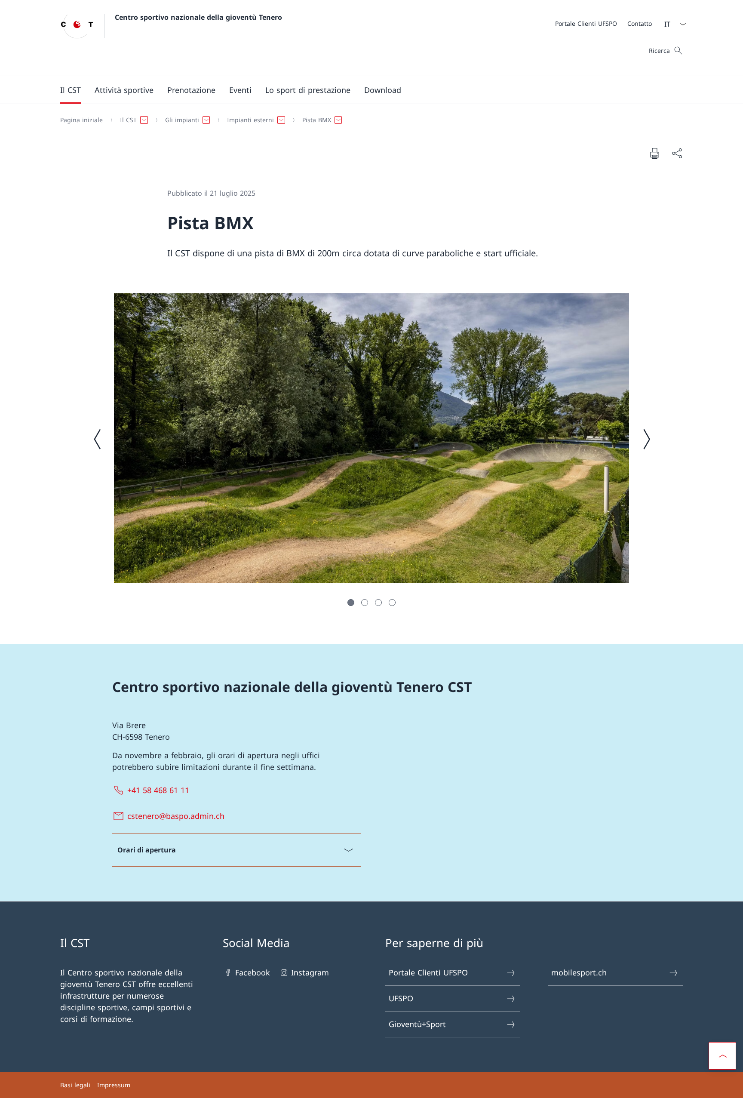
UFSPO (401, 998)
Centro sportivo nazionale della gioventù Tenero (198, 17)
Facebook (252, 972)
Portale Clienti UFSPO (428, 972)
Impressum (113, 1085)
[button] (70, 90)
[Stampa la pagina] (654, 153)
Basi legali (75, 1085)
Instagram (310, 972)
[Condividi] (677, 153)
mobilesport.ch (579, 972)
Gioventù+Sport (417, 1024)
